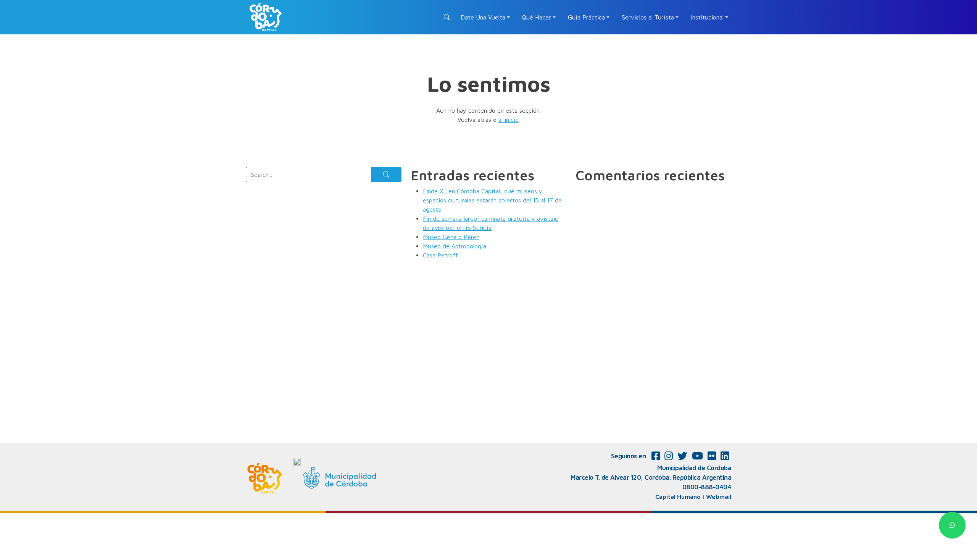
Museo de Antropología (454, 246)
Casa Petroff (440, 255)
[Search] (386, 174)
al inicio (508, 119)
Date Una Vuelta (483, 17)
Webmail (718, 496)
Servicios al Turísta (648, 17)
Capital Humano (678, 496)
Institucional (707, 17)
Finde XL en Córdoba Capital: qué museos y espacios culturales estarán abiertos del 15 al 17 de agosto (492, 200)
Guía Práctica (586, 17)
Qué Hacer (536, 17)
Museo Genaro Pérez (451, 236)
